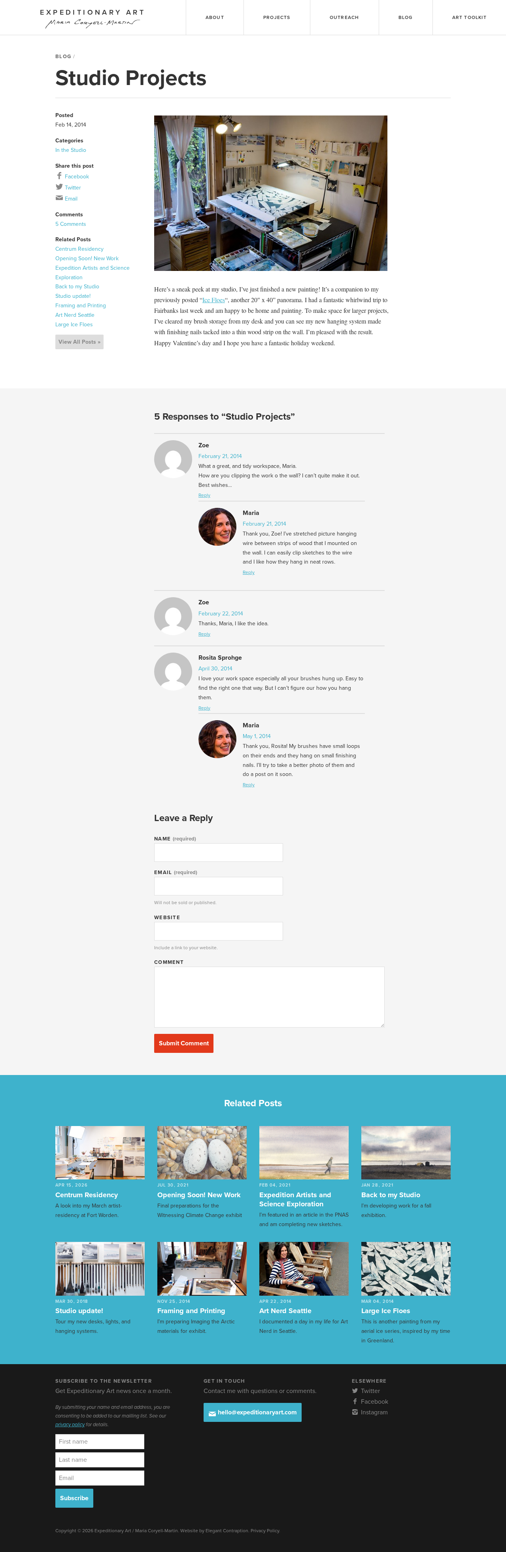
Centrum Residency (79, 249)
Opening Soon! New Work (87, 258)
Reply (204, 495)
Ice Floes (213, 299)
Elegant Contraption (227, 1530)
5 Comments (70, 224)
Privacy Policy (265, 1530)
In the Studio (70, 150)
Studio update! (73, 296)
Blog (63, 56)
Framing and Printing (80, 305)
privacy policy (70, 1424)
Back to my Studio (77, 286)
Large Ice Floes (74, 324)
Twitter (72, 187)
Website (167, 917)
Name (175, 839)
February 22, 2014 (220, 613)
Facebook (76, 176)
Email (70, 198)
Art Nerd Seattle (74, 315)
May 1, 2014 (257, 736)
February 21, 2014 (220, 456)
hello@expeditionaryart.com (256, 1412)
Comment (169, 962)
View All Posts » (79, 342)
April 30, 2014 (215, 668)
